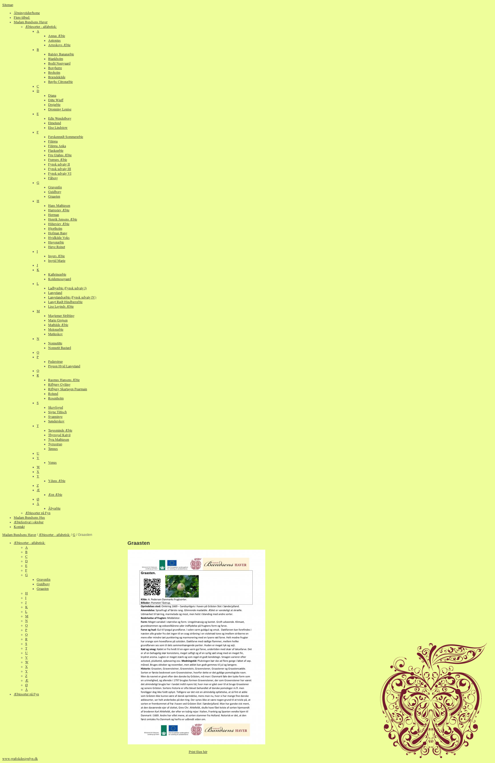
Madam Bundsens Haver (19, 534)
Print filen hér (198, 751)
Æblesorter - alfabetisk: (54, 534)
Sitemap (7, 4)
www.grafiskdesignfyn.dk (20, 758)
